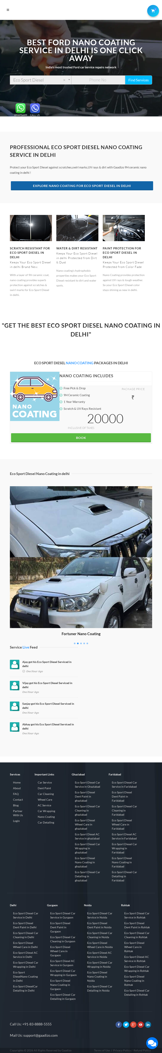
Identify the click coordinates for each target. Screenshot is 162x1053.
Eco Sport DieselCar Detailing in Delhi (25, 988)
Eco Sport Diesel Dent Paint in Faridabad (122, 796)
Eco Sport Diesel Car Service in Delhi (25, 915)
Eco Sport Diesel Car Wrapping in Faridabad (124, 848)
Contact (18, 799)
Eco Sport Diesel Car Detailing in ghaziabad (87, 876)
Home (17, 782)
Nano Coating (46, 816)
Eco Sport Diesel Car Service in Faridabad (124, 784)
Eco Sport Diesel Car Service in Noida (99, 915)
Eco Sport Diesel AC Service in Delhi (25, 954)
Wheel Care (45, 799)
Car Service (45, 782)
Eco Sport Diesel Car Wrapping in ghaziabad (87, 848)
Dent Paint (44, 788)
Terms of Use (102, 1050)
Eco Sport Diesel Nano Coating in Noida (97, 976)
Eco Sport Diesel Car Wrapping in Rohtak (137, 968)
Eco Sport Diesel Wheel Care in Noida (100, 945)
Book (81, 438)
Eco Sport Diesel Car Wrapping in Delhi (25, 964)
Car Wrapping (46, 811)
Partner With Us (18, 813)
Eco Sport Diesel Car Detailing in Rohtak (137, 992)
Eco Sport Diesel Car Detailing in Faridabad (124, 876)
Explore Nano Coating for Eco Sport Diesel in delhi (82, 186)
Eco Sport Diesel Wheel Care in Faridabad (122, 824)
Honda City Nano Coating (81, 492)
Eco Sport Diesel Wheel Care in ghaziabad (85, 824)
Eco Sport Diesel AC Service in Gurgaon (62, 963)
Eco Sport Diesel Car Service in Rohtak (137, 915)
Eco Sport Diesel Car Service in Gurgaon (62, 915)
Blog (16, 805)
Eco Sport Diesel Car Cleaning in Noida (99, 935)
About (17, 788)
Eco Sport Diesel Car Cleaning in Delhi (25, 935)
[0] (152, 10)
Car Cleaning (46, 794)
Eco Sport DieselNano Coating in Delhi (25, 976)
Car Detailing (46, 822)
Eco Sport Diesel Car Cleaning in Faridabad (124, 810)
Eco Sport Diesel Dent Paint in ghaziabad (85, 796)
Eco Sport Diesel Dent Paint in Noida (99, 925)
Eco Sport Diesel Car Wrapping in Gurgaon (63, 973)
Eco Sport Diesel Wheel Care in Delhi (25, 945)
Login (16, 821)
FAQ (16, 794)
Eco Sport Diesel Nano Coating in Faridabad (122, 862)
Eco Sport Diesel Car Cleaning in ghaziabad (87, 810)
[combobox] (40, 80)
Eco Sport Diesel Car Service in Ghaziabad (87, 784)
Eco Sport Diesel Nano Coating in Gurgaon (60, 985)
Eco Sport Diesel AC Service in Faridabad (124, 836)
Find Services (138, 80)
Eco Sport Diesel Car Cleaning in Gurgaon (62, 939)
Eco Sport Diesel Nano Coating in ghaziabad (85, 862)
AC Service (44, 805)
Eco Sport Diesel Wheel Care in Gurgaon (60, 951)
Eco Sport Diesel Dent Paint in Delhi (25, 925)
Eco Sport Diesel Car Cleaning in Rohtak (137, 935)
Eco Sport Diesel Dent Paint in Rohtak (137, 925)
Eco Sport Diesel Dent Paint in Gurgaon (60, 927)
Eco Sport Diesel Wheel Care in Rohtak (134, 947)
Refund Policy (142, 1050)
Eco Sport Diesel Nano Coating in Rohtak (134, 980)
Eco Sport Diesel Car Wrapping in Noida (99, 964)
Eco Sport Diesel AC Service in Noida (99, 954)
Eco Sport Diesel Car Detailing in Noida (99, 988)
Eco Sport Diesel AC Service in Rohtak (136, 959)
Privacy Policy (122, 1050)
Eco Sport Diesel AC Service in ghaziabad (87, 836)
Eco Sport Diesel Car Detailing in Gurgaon (63, 996)
